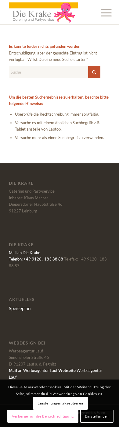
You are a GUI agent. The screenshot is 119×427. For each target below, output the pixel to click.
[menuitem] (101, 13)
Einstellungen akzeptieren (60, 403)
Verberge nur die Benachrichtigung (43, 416)
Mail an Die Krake (24, 252)
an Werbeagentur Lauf (33, 370)
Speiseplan (20, 308)
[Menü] (101, 13)
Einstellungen (97, 416)
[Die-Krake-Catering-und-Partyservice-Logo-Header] (49, 12)
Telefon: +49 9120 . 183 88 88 (36, 259)
